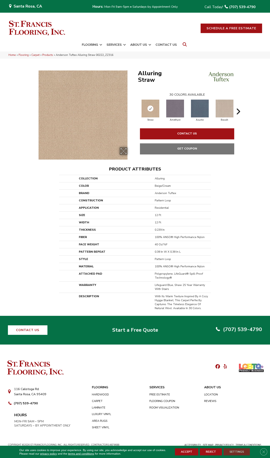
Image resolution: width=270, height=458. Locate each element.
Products (47, 55)
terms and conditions (81, 453)
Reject (211, 452)
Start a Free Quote (135, 330)
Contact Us (166, 45)
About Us (138, 45)
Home (12, 55)
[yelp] (224, 366)
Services (114, 45)
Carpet (35, 55)
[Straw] (150, 108)
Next (238, 106)
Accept (186, 452)
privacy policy (48, 453)
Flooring (90, 45)
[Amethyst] (175, 108)
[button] (231, 28)
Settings (236, 452)
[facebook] (217, 366)
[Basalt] (224, 108)
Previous (136, 106)
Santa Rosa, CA (28, 6)
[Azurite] (200, 108)
